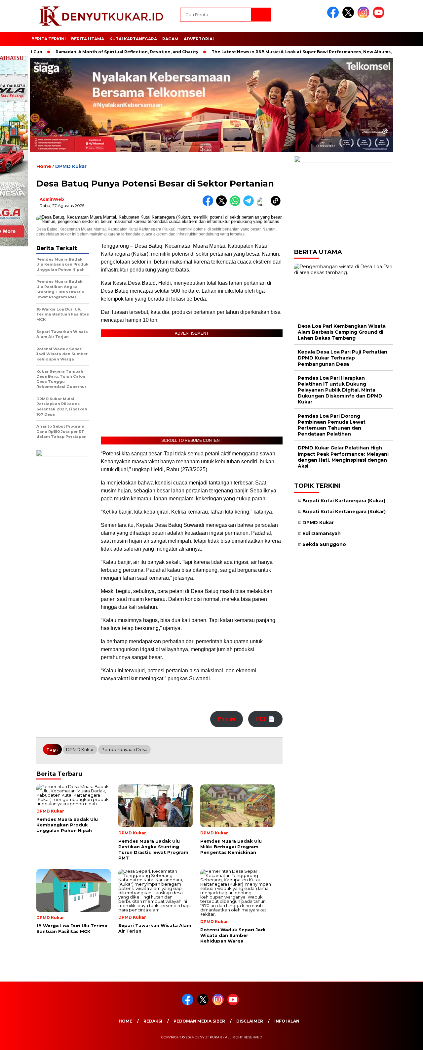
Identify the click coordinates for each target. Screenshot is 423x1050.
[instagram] (364, 16)
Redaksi (152, 1021)
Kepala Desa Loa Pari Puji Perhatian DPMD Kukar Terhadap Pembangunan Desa (342, 358)
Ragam (170, 38)
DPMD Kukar (71, 166)
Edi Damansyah (321, 533)
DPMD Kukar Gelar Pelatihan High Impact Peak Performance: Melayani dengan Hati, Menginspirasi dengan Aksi (343, 457)
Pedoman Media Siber (199, 1021)
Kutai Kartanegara (133, 38)
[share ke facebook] (209, 204)
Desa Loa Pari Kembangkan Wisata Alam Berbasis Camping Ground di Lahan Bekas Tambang (342, 332)
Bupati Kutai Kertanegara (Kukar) (344, 512)
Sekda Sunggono (324, 544)
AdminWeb (52, 199)
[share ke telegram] (250, 204)
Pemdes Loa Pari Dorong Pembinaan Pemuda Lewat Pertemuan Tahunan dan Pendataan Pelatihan (331, 425)
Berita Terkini (48, 38)
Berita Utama (87, 38)
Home (125, 1021)
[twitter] (349, 16)
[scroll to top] (405, 1039)
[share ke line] (263, 204)
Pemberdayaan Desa (124, 749)
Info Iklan (286, 1021)
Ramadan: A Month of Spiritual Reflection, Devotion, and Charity (106, 51)
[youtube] (380, 16)
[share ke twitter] (223, 204)
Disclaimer (249, 1021)
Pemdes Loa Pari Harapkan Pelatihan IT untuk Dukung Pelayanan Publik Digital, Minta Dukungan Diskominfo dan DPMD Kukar (340, 390)
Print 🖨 (226, 719)
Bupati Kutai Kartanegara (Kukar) (343, 501)
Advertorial (199, 38)
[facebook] (334, 16)
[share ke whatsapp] (236, 204)
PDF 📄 (265, 719)
